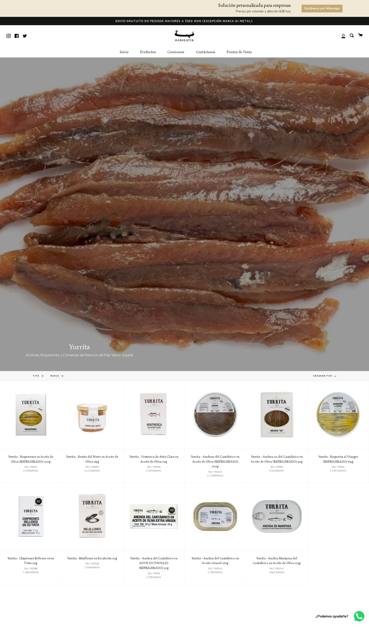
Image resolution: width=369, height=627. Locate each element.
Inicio (124, 52)
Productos (148, 52)
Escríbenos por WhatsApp (322, 9)
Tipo (36, 376)
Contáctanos (205, 52)
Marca (55, 376)
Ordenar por (323, 376)
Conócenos (175, 52)
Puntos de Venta (239, 52)
